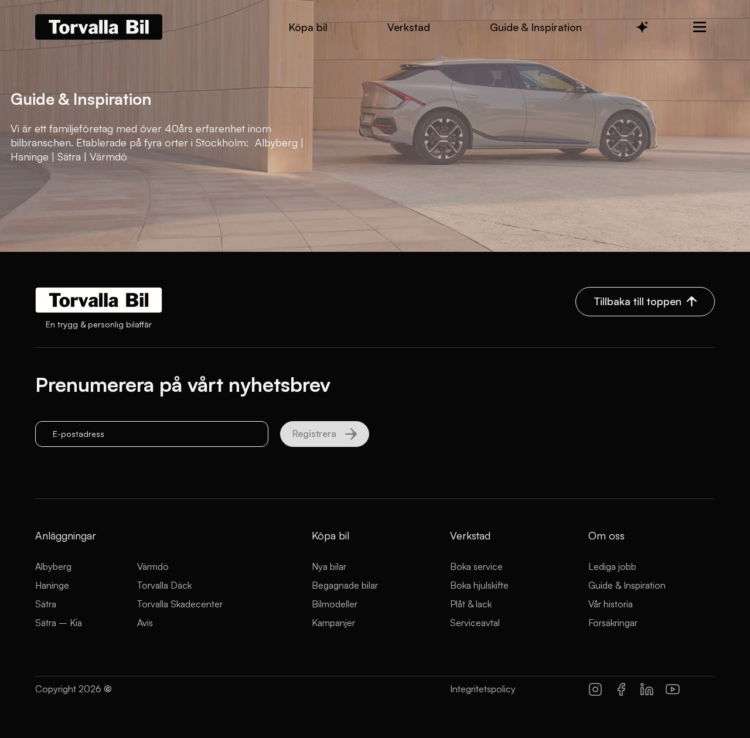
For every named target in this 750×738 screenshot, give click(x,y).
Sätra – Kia (58, 622)
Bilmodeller (334, 604)
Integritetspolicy (483, 689)
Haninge (52, 585)
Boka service (476, 566)
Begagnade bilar (345, 585)
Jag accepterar (114, 464)
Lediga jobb (612, 566)
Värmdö (153, 566)
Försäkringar (613, 622)
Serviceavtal (475, 622)
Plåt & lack (471, 604)
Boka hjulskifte (479, 585)
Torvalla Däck (164, 585)
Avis (145, 622)
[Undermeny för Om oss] (699, 27)
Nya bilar (329, 566)
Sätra (45, 604)
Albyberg (53, 566)
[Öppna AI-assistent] (642, 27)
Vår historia (610, 604)
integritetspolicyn (145, 464)
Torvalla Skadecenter (180, 604)
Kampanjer (333, 622)
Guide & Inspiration (627, 585)
